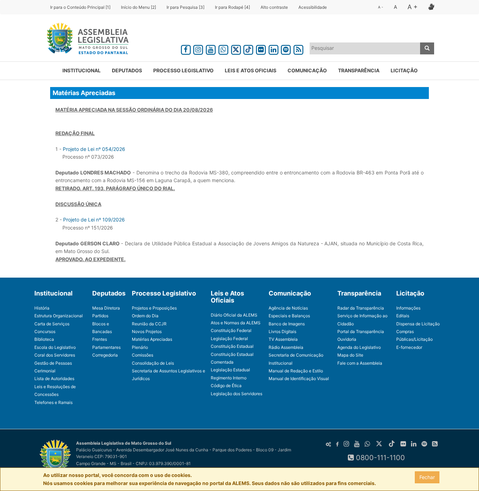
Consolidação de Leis (153, 363)
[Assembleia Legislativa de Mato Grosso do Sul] (85, 39)
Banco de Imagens (287, 323)
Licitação (404, 70)
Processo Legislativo (183, 70)
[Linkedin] (273, 49)
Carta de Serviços (51, 323)
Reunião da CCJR (149, 323)
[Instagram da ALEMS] (198, 49)
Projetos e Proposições (154, 308)
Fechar (427, 477)
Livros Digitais (282, 331)
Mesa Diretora (106, 308)
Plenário (140, 347)
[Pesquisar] (427, 48)
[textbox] (365, 48)
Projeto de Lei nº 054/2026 (94, 149)
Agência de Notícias (288, 308)
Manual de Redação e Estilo (296, 370)
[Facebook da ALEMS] (185, 49)
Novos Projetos (147, 331)
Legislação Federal (229, 338)
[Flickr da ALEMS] (261, 49)
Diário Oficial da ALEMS (234, 315)
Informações (408, 308)
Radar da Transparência (360, 308)
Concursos (44, 331)
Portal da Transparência (360, 331)
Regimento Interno (229, 377)
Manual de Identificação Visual (299, 378)
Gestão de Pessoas (53, 363)
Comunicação (307, 70)
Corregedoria (105, 355)
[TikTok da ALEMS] (248, 49)
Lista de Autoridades (54, 378)
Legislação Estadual (230, 369)
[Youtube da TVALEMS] (210, 49)
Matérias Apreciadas (152, 339)
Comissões (142, 355)
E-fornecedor (409, 347)
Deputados (127, 70)
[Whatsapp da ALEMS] (223, 49)
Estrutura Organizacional (58, 315)
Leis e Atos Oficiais (250, 70)
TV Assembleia (283, 339)
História (41, 308)
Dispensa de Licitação (418, 323)
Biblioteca (44, 339)
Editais (402, 315)
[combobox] (365, 48)
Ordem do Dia (145, 315)
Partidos (100, 315)
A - (380, 7)
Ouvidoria (346, 339)
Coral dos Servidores (54, 355)
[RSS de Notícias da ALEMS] (298, 49)
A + (412, 7)
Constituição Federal (231, 330)
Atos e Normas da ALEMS (236, 322)
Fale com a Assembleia (359, 363)
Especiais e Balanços (289, 315)
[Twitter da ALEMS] (236, 49)
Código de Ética (226, 385)
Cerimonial (44, 370)
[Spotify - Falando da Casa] (286, 49)
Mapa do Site (350, 355)
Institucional (81, 70)
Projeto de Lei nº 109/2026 (94, 220)
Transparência (358, 70)
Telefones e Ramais (53, 402)
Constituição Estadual (232, 346)
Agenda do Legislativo (359, 347)
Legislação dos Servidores (236, 393)
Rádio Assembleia (286, 347)
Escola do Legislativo (55, 347)
